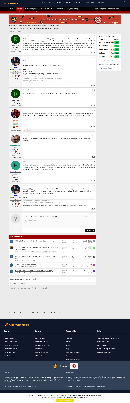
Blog (67, 349)
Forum (68, 341)
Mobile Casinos (9, 356)
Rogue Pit (50, 82)
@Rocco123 (27, 189)
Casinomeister (71, 331)
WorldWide (18, 130)
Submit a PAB (73, 82)
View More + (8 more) (109, 60)
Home (12, 9)
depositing (44, 251)
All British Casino (104, 42)
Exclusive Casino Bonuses (43, 345)
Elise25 (90, 272)
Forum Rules (58, 82)
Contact (68, 345)
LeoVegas (102, 53)
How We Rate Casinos (73, 359)
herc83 (16, 243)
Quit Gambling (22, 386)
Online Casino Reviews (11, 341)
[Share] (92, 35)
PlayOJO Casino (103, 49)
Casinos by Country (10, 352)
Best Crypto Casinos (10, 349)
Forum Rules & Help (31, 12)
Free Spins (38, 349)
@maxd (50, 193)
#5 (94, 135)
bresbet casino (39, 273)
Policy (99, 331)
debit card (37, 251)
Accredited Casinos (10, 338)
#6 (94, 161)
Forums (68, 2)
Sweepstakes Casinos (11, 345)
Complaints (77, 2)
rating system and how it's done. (109, 65)
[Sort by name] (104, 39)
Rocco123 (13, 31)
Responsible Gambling (104, 352)
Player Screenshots (46, 9)
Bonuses (60, 2)
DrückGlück (102, 56)
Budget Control (7, 386)
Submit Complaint (31, 9)
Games (51, 2)
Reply (93, 53)
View (117, 42)
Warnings (44, 82)
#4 (94, 110)
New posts (12, 12)
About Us (101, 2)
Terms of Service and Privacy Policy (108, 338)
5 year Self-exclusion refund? (25, 265)
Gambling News (90, 2)
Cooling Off (15, 386)
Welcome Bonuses (41, 356)
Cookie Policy (101, 345)
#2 (94, 57)
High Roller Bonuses (41, 352)
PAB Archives (82, 82)
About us (69, 338)
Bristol (19, 51)
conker (16, 251)
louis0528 (17, 266)
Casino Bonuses (40, 338)
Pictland (19, 80)
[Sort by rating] (118, 39)
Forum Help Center (103, 341)
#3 (94, 90)
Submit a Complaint (72, 356)
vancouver (18, 181)
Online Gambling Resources (106, 349)
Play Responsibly (72, 9)
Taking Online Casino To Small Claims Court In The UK (35, 241)
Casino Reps (36, 82)
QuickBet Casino (104, 46)
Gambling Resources (32, 386)
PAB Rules (66, 82)
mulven (90, 242)
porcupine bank (17, 157)
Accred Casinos (27, 82)
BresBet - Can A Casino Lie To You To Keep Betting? (34, 271)
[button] (54, 9)
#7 (94, 185)
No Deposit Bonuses (41, 341)
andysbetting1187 (87, 249)
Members (60, 9)
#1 (94, 35)
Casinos (43, 2)
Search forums (20, 12)
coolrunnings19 (88, 266)
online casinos (52, 251)
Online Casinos (31, 243)
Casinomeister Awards (73, 352)
